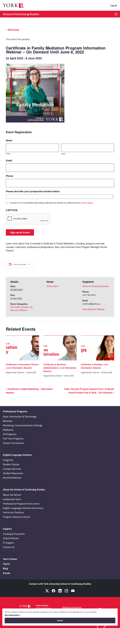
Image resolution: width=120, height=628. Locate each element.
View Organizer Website (93, 309)
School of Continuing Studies (21, 14)
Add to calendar (20, 264)
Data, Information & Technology (19, 416)
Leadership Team (12, 499)
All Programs (9, 434)
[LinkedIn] (60, 590)
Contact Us (9, 547)
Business (7, 420)
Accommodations (12, 477)
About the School (12, 494)
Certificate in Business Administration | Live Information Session (59, 367)
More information (12, 615)
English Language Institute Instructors (23, 508)
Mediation (8, 429)
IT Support (8, 542)
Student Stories (11, 464)
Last (63, 153)
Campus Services (12, 468)
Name (9, 140)
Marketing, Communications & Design (22, 425)
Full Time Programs (13, 438)
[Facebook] (53, 590)
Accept (60, 620)
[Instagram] (66, 590)
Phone (9, 176)
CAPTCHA (12, 210)
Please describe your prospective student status (33, 191)
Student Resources (13, 473)
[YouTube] (73, 590)
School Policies (11, 538)
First (8, 153)
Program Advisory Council (16, 516)
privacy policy (86, 202)
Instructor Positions (13, 512)
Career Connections (13, 442)
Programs (8, 460)
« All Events (12, 29)
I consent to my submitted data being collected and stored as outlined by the (51, 202)
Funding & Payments (14, 533)
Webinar (23, 310)
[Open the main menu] (116, 14)
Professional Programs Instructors (21, 503)
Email (9, 160)
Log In (113, 5)
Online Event (52, 286)
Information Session (19, 306)
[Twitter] (47, 590)
